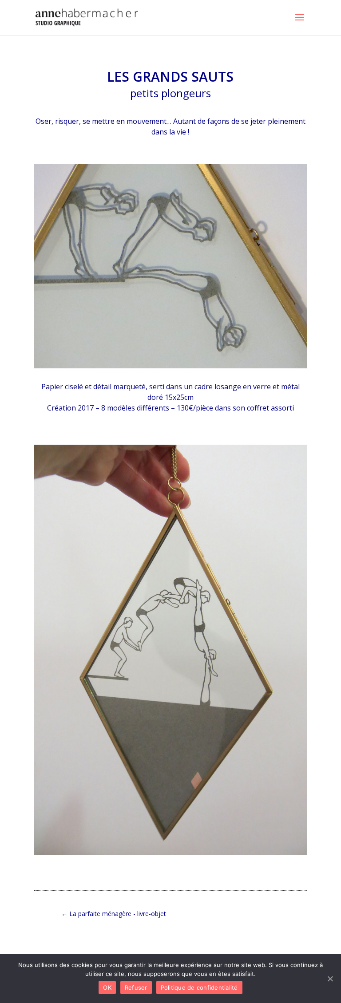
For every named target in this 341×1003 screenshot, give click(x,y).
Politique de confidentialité (199, 987)
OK (107, 987)
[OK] (329, 978)
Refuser (136, 987)
